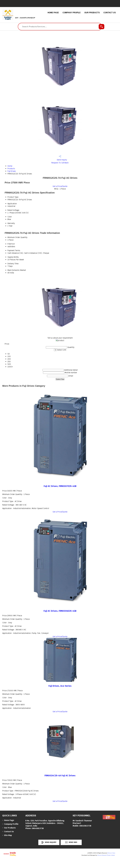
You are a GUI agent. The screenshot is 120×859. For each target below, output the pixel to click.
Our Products (92, 13)
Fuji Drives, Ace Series (60, 686)
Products (11, 168)
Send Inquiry (61, 160)
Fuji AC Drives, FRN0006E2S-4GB (60, 611)
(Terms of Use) (111, 853)
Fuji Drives (12, 171)
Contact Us (109, 13)
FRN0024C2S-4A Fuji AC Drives (60, 775)
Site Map (8, 835)
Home (10, 166)
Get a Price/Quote (60, 186)
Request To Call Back (60, 163)
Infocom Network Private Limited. (106, 855)
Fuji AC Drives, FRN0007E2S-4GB (60, 486)
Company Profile (72, 13)
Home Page (53, 13)
